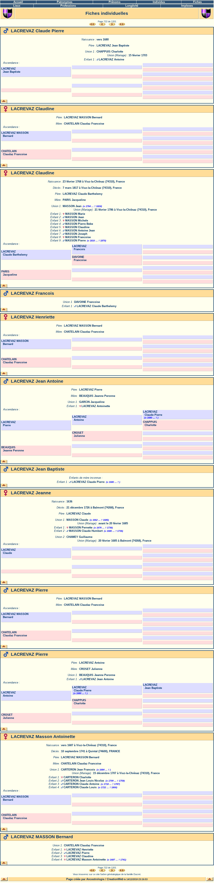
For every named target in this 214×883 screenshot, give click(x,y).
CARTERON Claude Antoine (81, 784)
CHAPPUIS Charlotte (110, 51)
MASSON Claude (77, 519)
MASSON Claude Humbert (86, 530)
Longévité (131, 5)
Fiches (197, 2)
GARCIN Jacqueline (91, 401)
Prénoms (114, 2)
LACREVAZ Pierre (90, 389)
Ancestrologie (95, 879)
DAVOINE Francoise (79, 258)
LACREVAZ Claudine (79, 856)
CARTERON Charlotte (77, 777)
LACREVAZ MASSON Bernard (83, 117)
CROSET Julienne (78, 434)
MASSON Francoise (78, 237)
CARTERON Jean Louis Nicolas (84, 780)
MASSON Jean (72, 206)
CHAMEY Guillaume (79, 536)
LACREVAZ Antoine (111, 59)
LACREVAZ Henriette (79, 849)
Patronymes (64, 2)
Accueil (18, 2)
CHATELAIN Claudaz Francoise (84, 123)
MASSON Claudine (77, 227)
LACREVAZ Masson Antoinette (86, 859)
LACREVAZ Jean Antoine (98, 679)
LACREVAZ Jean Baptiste (113, 45)
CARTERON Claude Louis (80, 787)
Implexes (187, 5)
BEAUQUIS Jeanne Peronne (97, 395)
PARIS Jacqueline (74, 199)
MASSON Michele (76, 220)
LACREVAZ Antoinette (96, 406)
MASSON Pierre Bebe (79, 223)
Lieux (16, 5)
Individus (159, 2)
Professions (68, 5)
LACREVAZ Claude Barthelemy (82, 193)
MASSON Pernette (80, 527)
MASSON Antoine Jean (80, 230)
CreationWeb (115, 879)
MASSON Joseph (76, 233)
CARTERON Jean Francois (78, 769)
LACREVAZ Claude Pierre (152, 413)
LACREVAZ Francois (79, 248)
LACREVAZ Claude (78, 513)
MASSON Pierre (75, 240)
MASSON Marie (75, 213)
